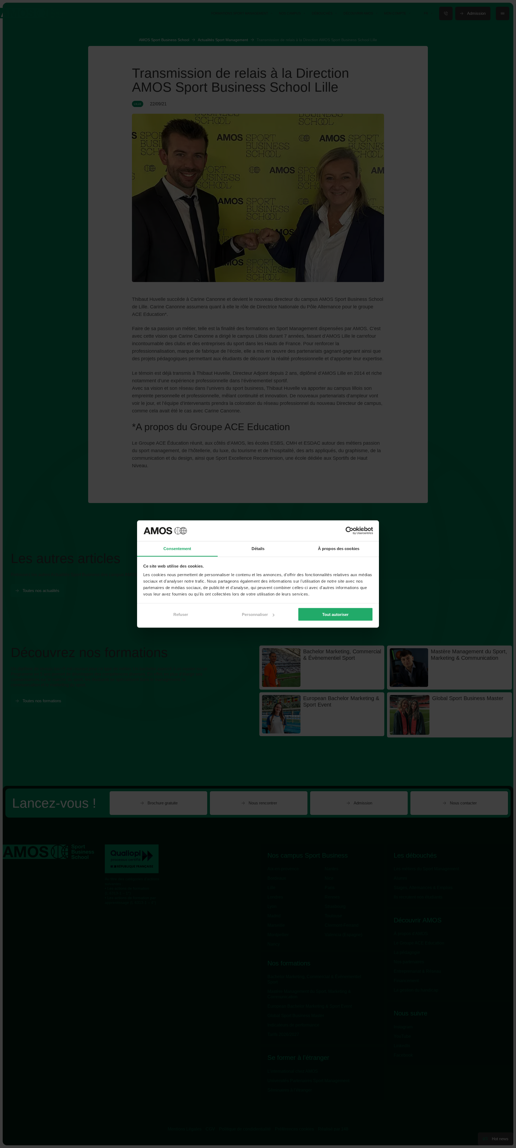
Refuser (180, 614)
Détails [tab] (258, 548)
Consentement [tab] (177, 548)
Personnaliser (255, 614)
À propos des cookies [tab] (338, 548)
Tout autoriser (335, 614)
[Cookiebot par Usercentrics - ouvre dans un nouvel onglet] (349, 531)
